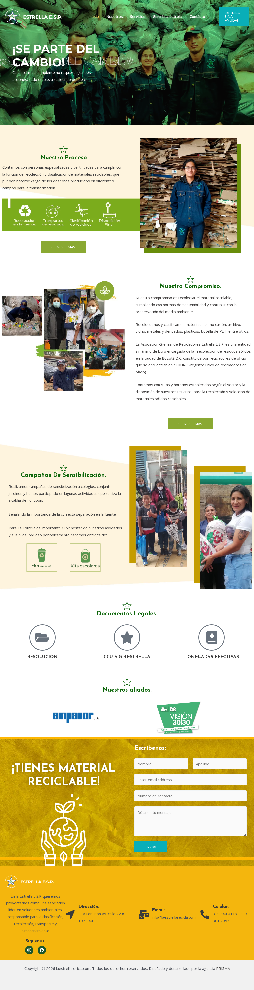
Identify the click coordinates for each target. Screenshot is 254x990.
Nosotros (114, 16)
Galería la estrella (167, 16)
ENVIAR (151, 846)
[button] (234, 16)
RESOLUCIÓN (42, 657)
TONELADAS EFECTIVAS (212, 657)
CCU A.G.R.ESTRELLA (127, 657)
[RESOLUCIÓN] (42, 637)
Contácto (197, 16)
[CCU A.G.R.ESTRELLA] (127, 637)
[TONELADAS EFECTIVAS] (211, 637)
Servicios (137, 16)
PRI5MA (223, 968)
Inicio (94, 16)
